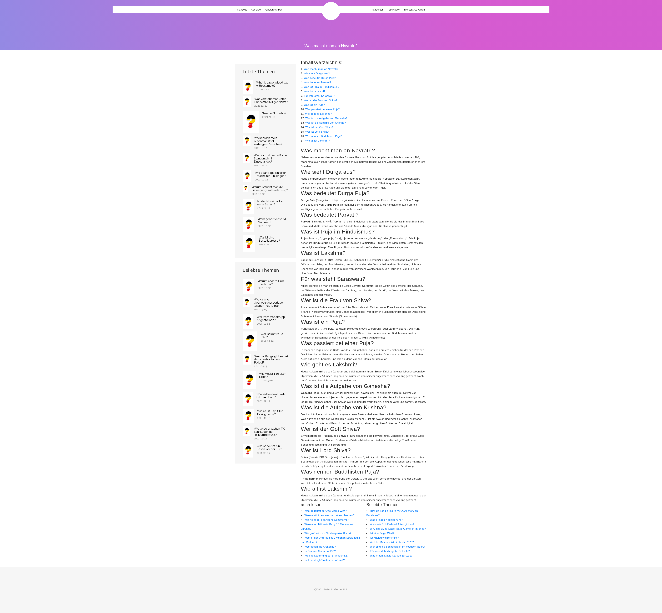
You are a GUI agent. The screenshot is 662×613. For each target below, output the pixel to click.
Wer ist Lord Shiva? (317, 131)
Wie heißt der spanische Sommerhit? (326, 519)
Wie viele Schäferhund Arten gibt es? (392, 524)
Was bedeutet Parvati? (317, 82)
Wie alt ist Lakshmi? (317, 140)
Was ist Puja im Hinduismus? (321, 86)
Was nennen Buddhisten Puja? (323, 136)
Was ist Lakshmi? (314, 91)
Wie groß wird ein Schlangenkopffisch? (327, 533)
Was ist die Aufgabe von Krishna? (325, 122)
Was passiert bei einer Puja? (322, 109)
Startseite (242, 9)
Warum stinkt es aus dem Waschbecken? (329, 515)
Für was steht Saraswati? (319, 95)
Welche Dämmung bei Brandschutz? (326, 555)
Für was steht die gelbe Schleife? (390, 551)
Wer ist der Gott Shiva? (319, 127)
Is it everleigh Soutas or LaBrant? (324, 560)
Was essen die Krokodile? (320, 546)
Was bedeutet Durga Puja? (320, 77)
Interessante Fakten (414, 9)
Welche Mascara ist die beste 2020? (392, 542)
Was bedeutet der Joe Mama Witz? (325, 510)
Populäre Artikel (273, 9)
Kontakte (256, 9)
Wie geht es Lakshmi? (318, 113)
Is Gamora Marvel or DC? (320, 551)
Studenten (378, 9)
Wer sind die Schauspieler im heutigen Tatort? (397, 546)
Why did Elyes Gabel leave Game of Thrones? (398, 528)
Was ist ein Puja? (314, 104)
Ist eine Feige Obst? (382, 533)
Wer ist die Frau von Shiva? (320, 100)
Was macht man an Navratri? (321, 68)
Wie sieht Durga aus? (317, 73)
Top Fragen (393, 9)
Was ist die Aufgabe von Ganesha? (326, 118)
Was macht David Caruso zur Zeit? (391, 555)
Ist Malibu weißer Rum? (384, 537)
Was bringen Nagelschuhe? (386, 519)
